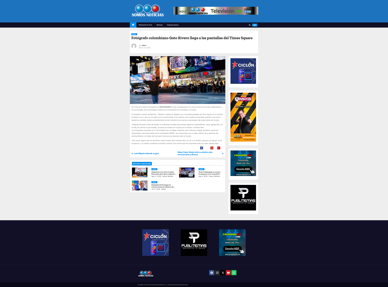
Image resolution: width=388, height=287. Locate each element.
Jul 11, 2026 (155, 189)
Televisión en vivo (145, 25)
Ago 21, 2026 (156, 176)
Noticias (160, 25)
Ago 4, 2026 (203, 176)
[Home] (133, 25)
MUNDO (134, 34)
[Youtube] (228, 272)
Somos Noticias (167, 176)
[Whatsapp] (233, 272)
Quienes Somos (173, 25)
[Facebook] (211, 272)
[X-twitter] (222, 272)
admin (144, 45)
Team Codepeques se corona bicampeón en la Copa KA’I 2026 (209, 174)
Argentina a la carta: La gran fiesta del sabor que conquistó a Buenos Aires (163, 174)
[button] (249, 25)
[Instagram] (217, 272)
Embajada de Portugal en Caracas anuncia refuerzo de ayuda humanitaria (162, 187)
